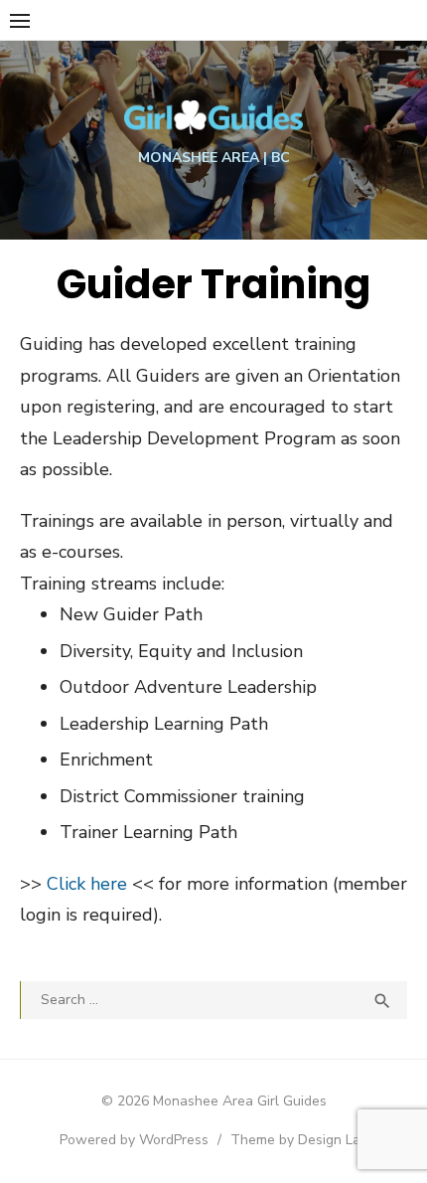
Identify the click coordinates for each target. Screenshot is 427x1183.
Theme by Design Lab (299, 1139)
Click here (87, 884)
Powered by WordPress (134, 1139)
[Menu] (20, 20)
